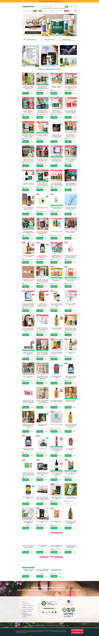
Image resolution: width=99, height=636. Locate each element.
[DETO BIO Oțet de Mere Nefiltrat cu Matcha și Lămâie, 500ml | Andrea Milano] (71, 513)
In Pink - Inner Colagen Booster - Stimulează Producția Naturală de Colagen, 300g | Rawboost (71, 111)
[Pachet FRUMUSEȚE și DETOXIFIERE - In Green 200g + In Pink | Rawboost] (28, 103)
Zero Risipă (66, 11)
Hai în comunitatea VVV (28, 609)
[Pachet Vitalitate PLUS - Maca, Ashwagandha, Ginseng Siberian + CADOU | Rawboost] (42, 369)
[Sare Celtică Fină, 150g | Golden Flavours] (42, 513)
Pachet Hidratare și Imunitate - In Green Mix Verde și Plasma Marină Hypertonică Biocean (28, 135)
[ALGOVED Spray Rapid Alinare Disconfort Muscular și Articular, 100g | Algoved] (56, 441)
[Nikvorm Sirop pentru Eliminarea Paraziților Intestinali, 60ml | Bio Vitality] (56, 296)
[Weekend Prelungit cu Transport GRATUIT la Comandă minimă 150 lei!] (49, 25)
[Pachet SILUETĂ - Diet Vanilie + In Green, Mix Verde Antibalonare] (42, 127)
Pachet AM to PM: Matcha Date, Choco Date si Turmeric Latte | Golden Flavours (70, 160)
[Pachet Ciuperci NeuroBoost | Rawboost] (28, 369)
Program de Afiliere (27, 611)
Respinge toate (77, 632)
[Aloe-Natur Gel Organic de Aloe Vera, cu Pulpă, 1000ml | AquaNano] (56, 465)
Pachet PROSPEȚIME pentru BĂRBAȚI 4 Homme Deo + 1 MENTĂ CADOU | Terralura (56, 256)
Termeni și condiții (34, 625)
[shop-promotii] (49, 56)
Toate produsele (27, 11)
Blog (75, 11)
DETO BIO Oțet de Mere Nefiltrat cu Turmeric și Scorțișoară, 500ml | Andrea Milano (71, 425)
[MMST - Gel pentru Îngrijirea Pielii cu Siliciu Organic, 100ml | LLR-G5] (42, 562)
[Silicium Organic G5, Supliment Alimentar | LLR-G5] (71, 296)
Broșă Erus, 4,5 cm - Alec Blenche (56, 424)
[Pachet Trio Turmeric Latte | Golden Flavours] (56, 272)
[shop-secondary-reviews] (30, 56)
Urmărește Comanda (27, 607)
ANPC (67, 625)
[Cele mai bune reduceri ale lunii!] (68, 50)
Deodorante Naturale (45, 8)
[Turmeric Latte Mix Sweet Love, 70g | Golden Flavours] (71, 272)
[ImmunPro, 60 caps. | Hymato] (56, 224)
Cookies (43, 625)
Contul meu (66, 2)
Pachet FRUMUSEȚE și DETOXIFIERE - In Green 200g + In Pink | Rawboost (28, 111)
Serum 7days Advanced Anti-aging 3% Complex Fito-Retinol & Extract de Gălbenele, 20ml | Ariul (71, 256)
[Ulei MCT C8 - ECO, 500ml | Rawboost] (71, 344)
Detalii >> (32, 93)
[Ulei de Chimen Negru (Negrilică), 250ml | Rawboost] (28, 248)
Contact (75, 2)
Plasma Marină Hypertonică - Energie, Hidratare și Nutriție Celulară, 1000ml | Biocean (71, 184)
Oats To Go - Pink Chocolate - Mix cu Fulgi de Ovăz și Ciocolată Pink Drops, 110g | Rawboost (28, 546)
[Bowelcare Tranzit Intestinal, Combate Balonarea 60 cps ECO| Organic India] (71, 369)
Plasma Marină (62, 8)
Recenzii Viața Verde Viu (28, 605)
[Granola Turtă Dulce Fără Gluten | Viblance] (56, 513)
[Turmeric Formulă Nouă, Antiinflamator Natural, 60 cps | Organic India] (42, 248)
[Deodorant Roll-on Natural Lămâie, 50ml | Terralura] (71, 393)
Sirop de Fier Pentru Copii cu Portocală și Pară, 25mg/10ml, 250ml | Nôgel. (70, 546)
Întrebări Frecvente (27, 615)
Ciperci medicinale (59, 11)
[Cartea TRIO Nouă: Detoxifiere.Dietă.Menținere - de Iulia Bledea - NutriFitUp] (42, 296)
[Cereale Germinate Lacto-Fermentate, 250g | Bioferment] (71, 489)
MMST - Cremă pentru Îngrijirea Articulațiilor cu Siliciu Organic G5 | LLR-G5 (56, 546)
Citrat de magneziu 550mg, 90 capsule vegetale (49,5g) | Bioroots (28, 522)
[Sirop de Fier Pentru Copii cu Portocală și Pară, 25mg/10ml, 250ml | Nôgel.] (71, 538)
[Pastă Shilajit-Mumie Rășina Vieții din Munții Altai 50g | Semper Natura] (42, 465)
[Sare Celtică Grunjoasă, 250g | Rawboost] (42, 538)
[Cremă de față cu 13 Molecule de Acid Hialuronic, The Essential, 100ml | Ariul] (71, 199)
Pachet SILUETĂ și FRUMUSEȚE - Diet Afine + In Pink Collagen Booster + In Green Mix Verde (42, 353)
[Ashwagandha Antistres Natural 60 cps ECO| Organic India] (28, 441)
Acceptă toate (77, 630)
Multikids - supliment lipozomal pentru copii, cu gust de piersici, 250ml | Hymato (42, 329)
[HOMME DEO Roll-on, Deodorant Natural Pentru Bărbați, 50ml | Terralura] (28, 417)
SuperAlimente (55, 8)
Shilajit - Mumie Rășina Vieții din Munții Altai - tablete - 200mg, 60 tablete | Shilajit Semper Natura (42, 498)
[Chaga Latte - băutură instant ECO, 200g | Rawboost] (71, 224)
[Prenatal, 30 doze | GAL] (42, 441)
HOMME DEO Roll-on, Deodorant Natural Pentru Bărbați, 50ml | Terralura (28, 425)
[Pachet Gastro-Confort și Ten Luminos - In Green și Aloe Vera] (28, 175)
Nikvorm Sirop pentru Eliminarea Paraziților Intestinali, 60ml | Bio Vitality (56, 305)
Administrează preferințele (76, 634)
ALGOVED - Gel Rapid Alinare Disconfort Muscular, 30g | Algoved (28, 353)
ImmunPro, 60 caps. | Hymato (56, 231)
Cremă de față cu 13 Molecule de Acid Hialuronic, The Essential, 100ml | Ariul (70, 208)
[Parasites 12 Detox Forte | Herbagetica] (71, 441)
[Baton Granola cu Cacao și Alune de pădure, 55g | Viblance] (28, 272)
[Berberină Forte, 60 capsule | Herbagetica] (56, 369)
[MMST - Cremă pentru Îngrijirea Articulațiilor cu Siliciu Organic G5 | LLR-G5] (56, 538)
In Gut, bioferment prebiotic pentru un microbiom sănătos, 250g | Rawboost (28, 87)
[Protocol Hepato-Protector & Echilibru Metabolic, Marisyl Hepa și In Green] (28, 224)
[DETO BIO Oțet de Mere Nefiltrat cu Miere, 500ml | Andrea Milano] (56, 393)
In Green (51, 8)
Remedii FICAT (45, 11)
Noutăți (40, 11)
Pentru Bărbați (52, 11)
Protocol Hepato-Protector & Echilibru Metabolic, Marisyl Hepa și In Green (28, 232)
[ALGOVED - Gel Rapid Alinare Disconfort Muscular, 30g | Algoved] (28, 344)
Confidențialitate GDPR (52, 625)
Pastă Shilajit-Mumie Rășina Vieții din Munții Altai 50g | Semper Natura (42, 474)
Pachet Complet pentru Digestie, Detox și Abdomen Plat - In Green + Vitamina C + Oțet (71, 87)
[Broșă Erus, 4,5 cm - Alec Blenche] (56, 417)
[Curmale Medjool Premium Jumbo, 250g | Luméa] (42, 417)
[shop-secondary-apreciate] (68, 62)
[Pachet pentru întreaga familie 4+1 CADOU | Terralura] (56, 79)
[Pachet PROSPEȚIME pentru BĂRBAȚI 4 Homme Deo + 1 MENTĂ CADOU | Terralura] (56, 248)
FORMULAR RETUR (26, 603)
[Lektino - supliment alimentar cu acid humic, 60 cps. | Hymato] (56, 562)
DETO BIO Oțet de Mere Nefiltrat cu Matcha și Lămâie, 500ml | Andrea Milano (70, 522)
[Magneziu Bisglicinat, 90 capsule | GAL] (42, 199)
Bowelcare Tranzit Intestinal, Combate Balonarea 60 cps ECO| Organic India (70, 377)
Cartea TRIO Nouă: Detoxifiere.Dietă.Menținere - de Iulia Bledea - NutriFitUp (42, 305)
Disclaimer (62, 625)
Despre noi (71, 2)
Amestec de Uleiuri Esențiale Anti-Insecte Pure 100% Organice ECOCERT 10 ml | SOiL (28, 208)
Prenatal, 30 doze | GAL (42, 448)
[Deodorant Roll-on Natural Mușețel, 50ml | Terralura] (28, 562)
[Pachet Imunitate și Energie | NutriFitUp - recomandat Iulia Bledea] (56, 489)
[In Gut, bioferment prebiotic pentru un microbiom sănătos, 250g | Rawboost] (28, 79)
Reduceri (35, 11)
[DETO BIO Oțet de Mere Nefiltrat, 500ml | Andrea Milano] (56, 320)
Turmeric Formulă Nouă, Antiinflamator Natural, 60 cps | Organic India (42, 256)
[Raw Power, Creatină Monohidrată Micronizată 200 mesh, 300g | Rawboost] (56, 127)
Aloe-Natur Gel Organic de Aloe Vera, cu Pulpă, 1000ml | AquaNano (56, 474)
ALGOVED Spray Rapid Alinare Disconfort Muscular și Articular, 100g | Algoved (56, 449)
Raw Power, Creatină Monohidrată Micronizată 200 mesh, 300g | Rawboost (56, 135)
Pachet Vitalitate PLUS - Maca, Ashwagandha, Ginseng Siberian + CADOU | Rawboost (42, 377)
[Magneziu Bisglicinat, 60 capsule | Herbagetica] (28, 489)
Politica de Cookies (47, 631)
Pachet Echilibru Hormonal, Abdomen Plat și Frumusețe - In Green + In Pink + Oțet (42, 160)
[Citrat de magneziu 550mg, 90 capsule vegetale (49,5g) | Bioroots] (28, 513)
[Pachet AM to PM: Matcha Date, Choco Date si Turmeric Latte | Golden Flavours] (71, 151)
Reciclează (24, 613)
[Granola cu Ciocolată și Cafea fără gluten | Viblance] (71, 465)
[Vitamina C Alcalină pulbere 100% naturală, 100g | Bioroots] (56, 199)
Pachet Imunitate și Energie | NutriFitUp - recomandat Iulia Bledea (56, 498)
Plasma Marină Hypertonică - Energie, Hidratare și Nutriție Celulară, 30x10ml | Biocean (56, 160)
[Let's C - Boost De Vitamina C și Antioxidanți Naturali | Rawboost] (56, 344)
